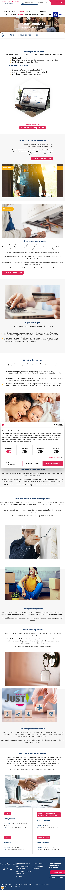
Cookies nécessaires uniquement (12, 463)
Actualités (20, 874)
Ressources (20, 876)
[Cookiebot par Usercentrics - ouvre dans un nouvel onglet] (55, 425)
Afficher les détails (54, 457)
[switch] (24, 451)
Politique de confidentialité (23, 884)
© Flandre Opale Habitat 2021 (10, 886)
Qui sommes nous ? (7, 11)
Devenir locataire (14, 12)
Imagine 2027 (43, 12)
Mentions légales (6, 884)
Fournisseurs (29, 2)
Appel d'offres (37, 864)
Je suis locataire (21, 12)
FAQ (50, 14)
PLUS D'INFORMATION (43, 158)
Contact (35, 869)
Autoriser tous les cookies (53, 463)
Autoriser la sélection (32, 463)
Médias (35, 14)
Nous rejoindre (42, 2)
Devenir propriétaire (28, 12)
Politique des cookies (42, 884)
